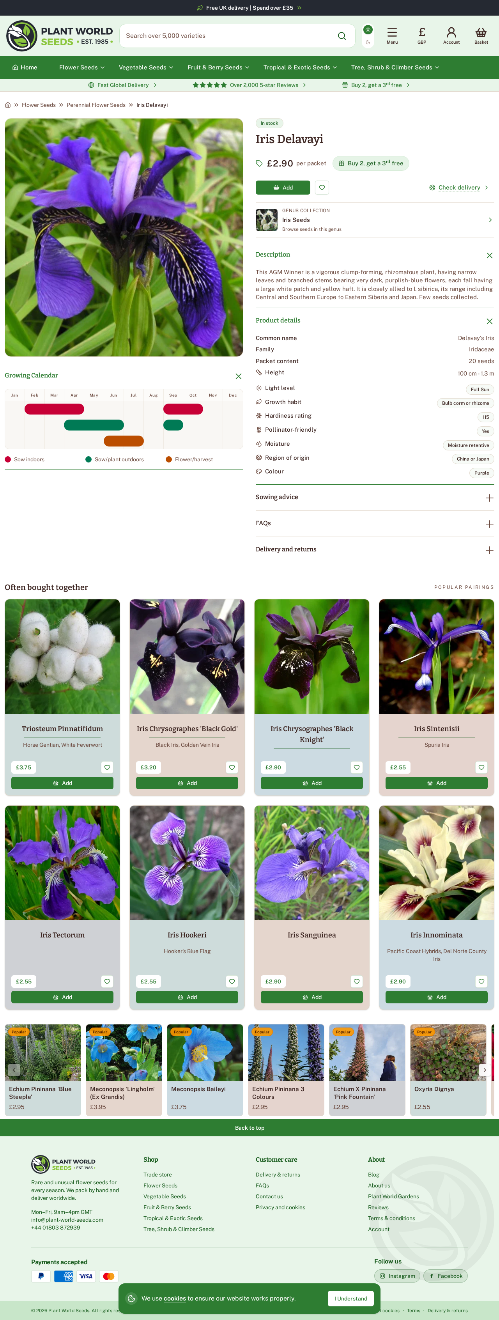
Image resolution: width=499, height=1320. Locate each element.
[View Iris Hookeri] (187, 908)
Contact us (269, 1196)
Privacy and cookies (280, 1207)
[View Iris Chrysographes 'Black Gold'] (187, 697)
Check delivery (459, 187)
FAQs (263, 523)
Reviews (378, 1207)
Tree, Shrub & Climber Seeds (178, 1229)
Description (273, 254)
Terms (413, 1310)
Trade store (157, 1174)
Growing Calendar (31, 375)
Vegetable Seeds (164, 1196)
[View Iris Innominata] (436, 908)
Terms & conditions (391, 1218)
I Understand (350, 1298)
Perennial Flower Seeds (96, 105)
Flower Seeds (39, 105)
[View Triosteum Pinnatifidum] (62, 697)
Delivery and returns (286, 549)
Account (378, 1229)
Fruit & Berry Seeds (167, 1207)
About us (379, 1185)
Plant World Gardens (393, 1196)
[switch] (368, 35)
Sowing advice (277, 497)
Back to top (249, 1128)
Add (288, 187)
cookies (175, 1298)
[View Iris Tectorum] (62, 908)
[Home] (8, 105)
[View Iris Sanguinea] (312, 908)
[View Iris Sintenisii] (436, 697)
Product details (278, 320)
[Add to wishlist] (322, 188)
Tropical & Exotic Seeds (173, 1218)
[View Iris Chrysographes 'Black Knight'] (312, 697)
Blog (374, 1174)
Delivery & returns (278, 1174)
